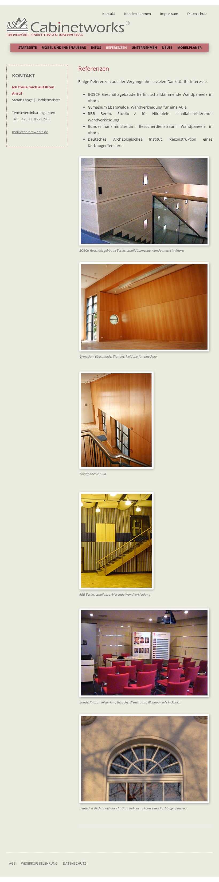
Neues (167, 47)
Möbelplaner (189, 47)
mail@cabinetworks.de (30, 131)
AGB (12, 863)
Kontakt (108, 13)
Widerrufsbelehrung (39, 863)
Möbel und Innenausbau (64, 47)
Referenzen (116, 47)
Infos (96, 47)
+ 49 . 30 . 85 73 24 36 (35, 119)
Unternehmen (144, 47)
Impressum (169, 13)
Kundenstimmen (137, 13)
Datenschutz (197, 13)
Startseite (27, 47)
